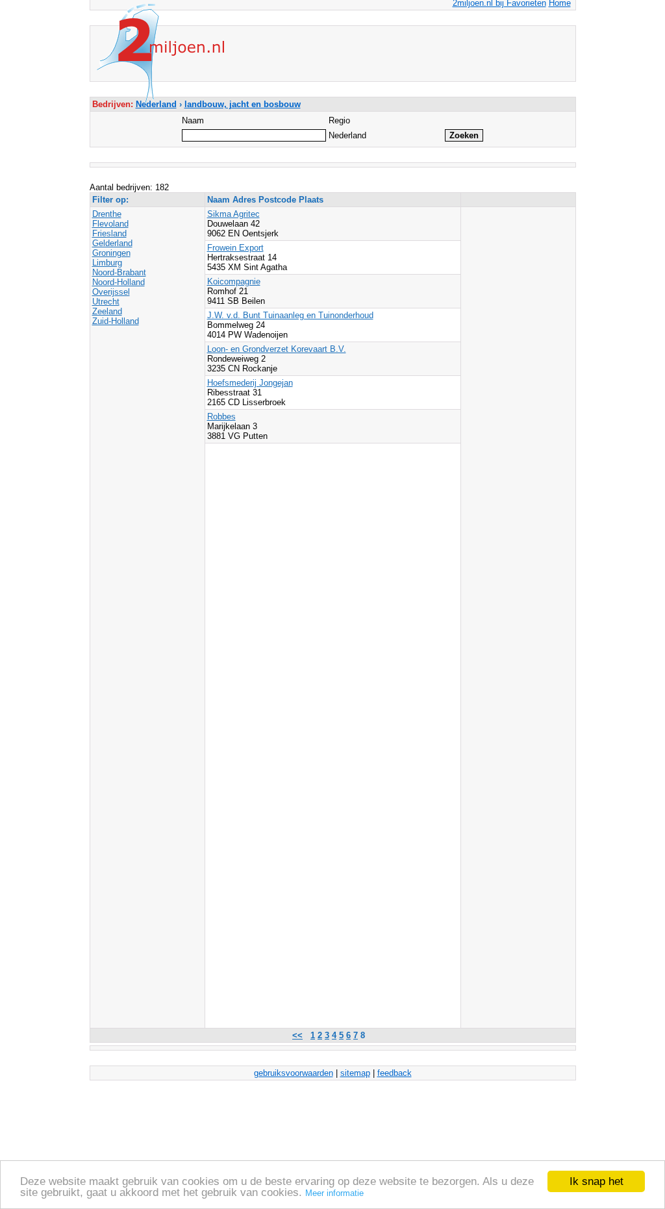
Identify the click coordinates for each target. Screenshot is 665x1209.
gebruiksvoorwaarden (293, 1073)
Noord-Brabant (119, 272)
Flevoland (110, 224)
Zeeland (107, 311)
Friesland (109, 233)
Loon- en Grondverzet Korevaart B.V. (276, 349)
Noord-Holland (118, 282)
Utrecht (105, 301)
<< (297, 1035)
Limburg (107, 263)
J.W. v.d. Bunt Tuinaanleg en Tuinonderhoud (290, 315)
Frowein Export (235, 248)
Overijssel (111, 292)
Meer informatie (334, 1193)
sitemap (355, 1073)
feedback (394, 1073)
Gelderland (112, 243)
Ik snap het (596, 1181)
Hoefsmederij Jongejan (250, 383)
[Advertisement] (515, 238)
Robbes (221, 416)
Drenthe (106, 214)
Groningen (111, 253)
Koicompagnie (233, 281)
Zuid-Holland (115, 321)
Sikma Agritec (233, 214)
